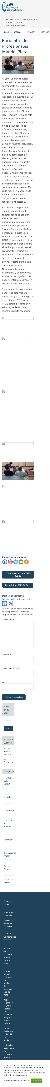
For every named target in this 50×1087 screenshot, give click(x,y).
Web (4, 682)
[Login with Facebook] (4, 603)
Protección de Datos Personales (8, 923)
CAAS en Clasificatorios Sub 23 (19, 574)
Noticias (18, 32)
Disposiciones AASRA (10, 854)
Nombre (6, 654)
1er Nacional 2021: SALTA (16, 585)
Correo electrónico (11, 668)
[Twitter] (15, 561)
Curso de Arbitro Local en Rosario (7, 958)
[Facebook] (4, 561)
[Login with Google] (10, 603)
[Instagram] (10, 561)
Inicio (6, 32)
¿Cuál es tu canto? (7, 781)
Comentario (8, 619)
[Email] (21, 561)
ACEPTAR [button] (36, 1080)
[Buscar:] (8, 720)
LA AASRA (31, 32)
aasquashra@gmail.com (15, 25)
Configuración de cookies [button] (16, 1080)
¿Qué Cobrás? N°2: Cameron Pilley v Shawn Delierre (7, 1014)
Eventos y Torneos (8, 867)
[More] (26, 561)
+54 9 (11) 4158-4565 (14, 22)
